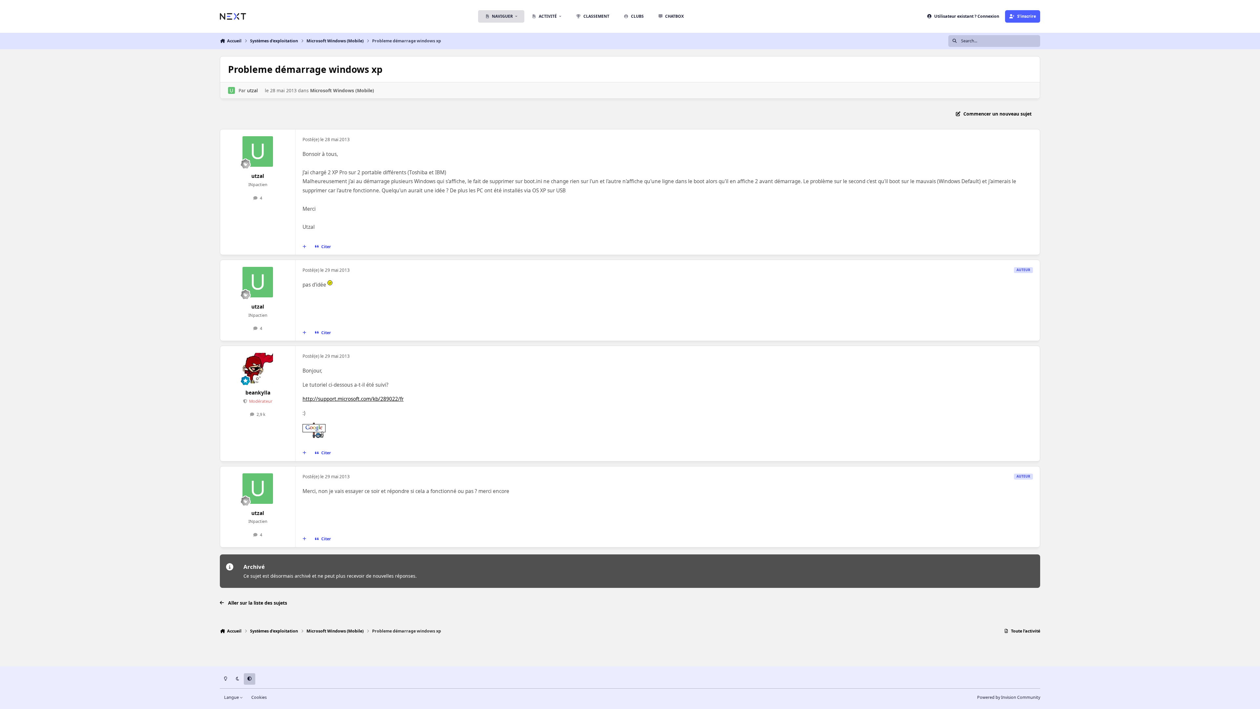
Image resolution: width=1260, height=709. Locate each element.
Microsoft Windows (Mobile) (342, 90)
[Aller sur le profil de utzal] (231, 90)
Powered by (1008, 697)
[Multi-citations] (304, 246)
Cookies (259, 697)
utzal (252, 90)
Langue (232, 697)
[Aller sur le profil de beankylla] (257, 368)
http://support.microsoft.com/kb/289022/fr (353, 399)
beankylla (257, 392)
